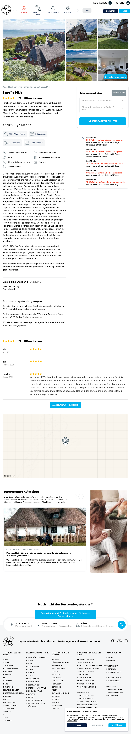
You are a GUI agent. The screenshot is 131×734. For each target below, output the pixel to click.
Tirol (5, 718)
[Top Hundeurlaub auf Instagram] (119, 641)
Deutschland (8, 87)
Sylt (5, 714)
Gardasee (7, 681)
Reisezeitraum (49, 623)
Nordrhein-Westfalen (36, 688)
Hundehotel (82, 675)
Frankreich (57, 665)
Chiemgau (7, 675)
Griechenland (58, 669)
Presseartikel (113, 681)
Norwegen (56, 684)
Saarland (31, 694)
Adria (6, 659)
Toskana (7, 721)
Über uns (110, 660)
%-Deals (24, 12)
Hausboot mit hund (86, 672)
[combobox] (25, 627)
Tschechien (57, 705)
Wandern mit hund (85, 684)
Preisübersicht (113, 672)
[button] (123, 3)
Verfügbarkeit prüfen (103, 121)
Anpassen (77, 725)
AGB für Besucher (114, 693)
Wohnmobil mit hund (86, 687)
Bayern (29, 660)
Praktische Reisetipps (87, 705)
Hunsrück (8, 687)
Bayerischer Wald (11, 669)
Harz (5, 684)
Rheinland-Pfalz (34, 691)
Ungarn (55, 708)
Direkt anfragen (36, 13)
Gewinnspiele (83, 693)
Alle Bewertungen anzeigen (65, 405)
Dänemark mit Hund (61, 662)
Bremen (29, 670)
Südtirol (7, 711)
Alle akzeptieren (117, 725)
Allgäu (6, 662)
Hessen (29, 676)
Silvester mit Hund (86, 681)
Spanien (55, 702)
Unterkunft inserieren (112, 667)
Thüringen (31, 706)
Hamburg (30, 673)
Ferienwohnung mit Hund (88, 669)
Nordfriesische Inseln (13, 693)
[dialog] (96, 720)
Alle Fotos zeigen (117, 77)
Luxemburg (57, 678)
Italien (55, 672)
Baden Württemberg (36, 657)
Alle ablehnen (97, 725)
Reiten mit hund (84, 678)
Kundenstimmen (113, 678)
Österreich (57, 687)
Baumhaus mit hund (86, 659)
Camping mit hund (85, 662)
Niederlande (57, 681)
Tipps (87, 10)
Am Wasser (8, 665)
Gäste (84, 623)
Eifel (5, 678)
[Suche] (122, 625)
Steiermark (8, 708)
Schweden (56, 696)
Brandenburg (32, 666)
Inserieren (110, 11)
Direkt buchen (53, 12)
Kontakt (110, 657)
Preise (124, 11)
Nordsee (7, 696)
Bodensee (7, 672)
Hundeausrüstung (85, 696)
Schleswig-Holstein (21, 87)
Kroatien (56, 675)
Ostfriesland (9, 702)
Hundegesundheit (85, 699)
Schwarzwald (10, 705)
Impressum (111, 686)
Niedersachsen (33, 685)
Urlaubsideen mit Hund (87, 702)
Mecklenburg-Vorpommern (33, 680)
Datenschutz (112, 696)
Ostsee (6, 699)
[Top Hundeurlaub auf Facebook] (113, 641)
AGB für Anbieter (114, 689)
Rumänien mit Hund (61, 693)
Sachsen (30, 697)
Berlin (29, 663)
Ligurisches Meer (11, 690)
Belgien (55, 659)
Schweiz (55, 699)
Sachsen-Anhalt (34, 700)
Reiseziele (68, 12)
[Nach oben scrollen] (126, 641)
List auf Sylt (35, 87)
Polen (54, 690)
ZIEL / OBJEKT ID (22, 623)
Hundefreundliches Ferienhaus (91, 665)
